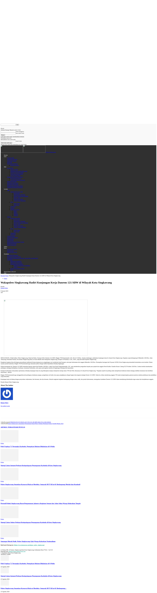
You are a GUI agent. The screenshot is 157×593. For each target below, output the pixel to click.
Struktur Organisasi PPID (17, 172)
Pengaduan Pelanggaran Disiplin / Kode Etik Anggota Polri (22, 258)
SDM (5, 273)
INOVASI (13, 234)
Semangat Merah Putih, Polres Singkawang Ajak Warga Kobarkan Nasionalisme (28, 541)
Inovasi (12, 208)
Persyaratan (17, 193)
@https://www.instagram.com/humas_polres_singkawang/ (29, 545)
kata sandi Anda (20, 133)
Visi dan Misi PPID (15, 175)
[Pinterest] (15, 295)
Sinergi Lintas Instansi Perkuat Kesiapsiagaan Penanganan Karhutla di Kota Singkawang (31, 465)
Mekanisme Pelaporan (16, 262)
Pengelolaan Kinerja (12, 163)
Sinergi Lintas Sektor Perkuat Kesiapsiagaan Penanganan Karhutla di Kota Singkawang (31, 522)
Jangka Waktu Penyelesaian (21, 196)
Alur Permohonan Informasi (17, 180)
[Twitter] (9, 295)
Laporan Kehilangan (12, 237)
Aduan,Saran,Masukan (20, 200)
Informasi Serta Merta (12, 184)
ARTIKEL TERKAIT (7, 427)
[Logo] (12, 152)
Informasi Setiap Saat (12, 183)
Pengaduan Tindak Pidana (14, 256)
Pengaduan (6, 253)
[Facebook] (3, 295)
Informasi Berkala (11, 181)
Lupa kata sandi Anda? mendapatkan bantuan (12, 136)
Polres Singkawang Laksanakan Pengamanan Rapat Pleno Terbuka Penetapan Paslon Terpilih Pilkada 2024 (35, 423)
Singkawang (10, 251)
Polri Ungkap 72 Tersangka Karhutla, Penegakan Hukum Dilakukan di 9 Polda (28, 446)
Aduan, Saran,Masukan (20, 227)
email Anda (19, 141)
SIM (8, 190)
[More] (27, 295)
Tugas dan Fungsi (11, 161)
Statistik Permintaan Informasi (15, 187)
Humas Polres (4, 288)
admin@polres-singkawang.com (17, 551)
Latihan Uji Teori (14, 209)
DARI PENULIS (19, 427)
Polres (7, 275)
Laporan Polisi (11, 236)
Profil (5, 156)
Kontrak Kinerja (14, 165)
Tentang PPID (14, 169)
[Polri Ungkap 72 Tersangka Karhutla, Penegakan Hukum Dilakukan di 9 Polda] (9, 442)
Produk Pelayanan (18, 199)
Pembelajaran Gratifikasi (16, 264)
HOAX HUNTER (12, 252)
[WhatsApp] (21, 295)
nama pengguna (20, 131)
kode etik (9, 162)
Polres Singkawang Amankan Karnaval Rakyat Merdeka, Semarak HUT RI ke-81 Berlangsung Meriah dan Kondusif (40, 484)
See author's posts (5, 406)
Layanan (6, 189)
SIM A (15, 212)
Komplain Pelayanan (12, 255)
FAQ (11, 202)
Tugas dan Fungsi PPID (16, 174)
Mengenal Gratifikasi (15, 261)
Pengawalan (10, 240)
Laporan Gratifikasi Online (17, 268)
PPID (5, 166)
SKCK (9, 217)
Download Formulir (15, 178)
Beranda (6, 155)
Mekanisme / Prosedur (19, 194)
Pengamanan (10, 239)
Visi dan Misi (10, 158)
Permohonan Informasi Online (15, 186)
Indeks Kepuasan (11, 245)
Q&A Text (16, 205)
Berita (5, 248)
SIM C (15, 211)
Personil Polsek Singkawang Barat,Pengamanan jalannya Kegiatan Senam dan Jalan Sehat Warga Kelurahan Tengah (41, 503)
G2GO (15, 267)
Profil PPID (10, 168)
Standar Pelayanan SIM (16, 192)
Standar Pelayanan (15, 218)
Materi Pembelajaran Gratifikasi (22, 265)
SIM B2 (16, 215)
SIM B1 (16, 214)
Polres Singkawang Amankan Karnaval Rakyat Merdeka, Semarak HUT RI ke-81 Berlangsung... (33, 588)
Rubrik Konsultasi (12, 243)
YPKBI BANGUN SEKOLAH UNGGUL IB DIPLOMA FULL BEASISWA (30, 422)
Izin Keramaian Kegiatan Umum (15, 242)
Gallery (5, 246)
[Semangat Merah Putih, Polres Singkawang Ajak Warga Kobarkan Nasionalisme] (9, 536)
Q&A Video (17, 203)
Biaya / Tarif (17, 197)
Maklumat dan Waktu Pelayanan (18, 171)
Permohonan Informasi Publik (15, 177)
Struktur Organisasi (12, 159)
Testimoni (13, 206)
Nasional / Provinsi (12, 249)
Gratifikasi (10, 259)
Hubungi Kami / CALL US (10, 271)
